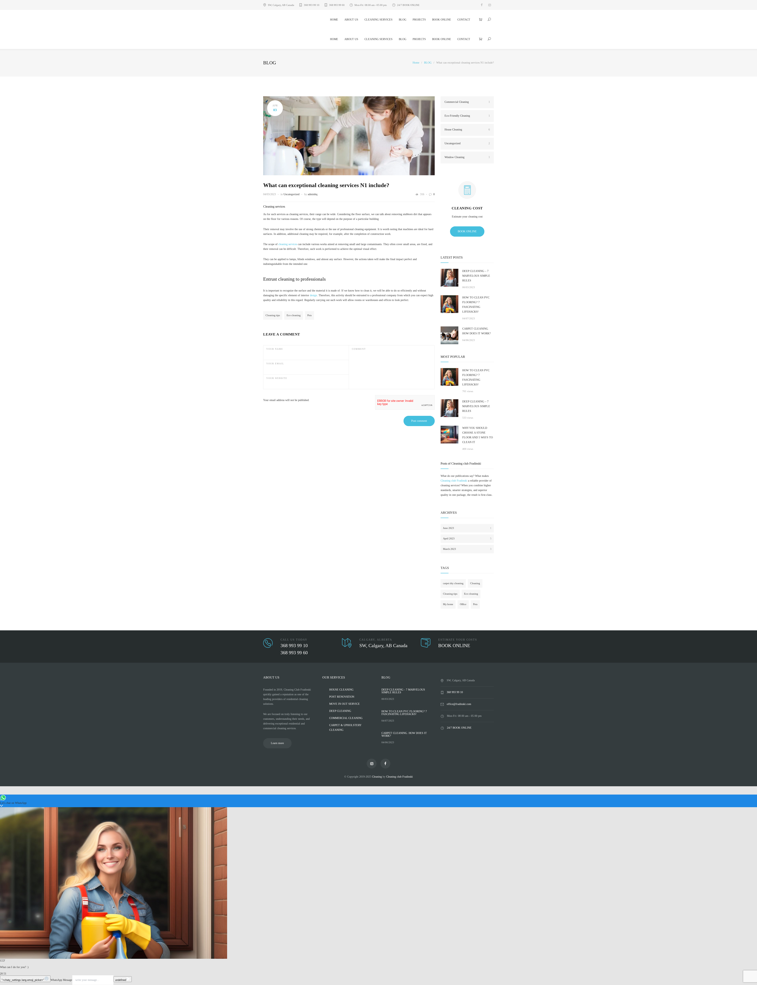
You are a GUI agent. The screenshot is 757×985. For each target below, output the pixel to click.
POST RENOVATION (341, 696)
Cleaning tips (273, 315)
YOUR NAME (274, 349)
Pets (309, 315)
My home (448, 604)
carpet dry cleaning (453, 583)
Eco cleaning (294, 315)
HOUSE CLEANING (341, 689)
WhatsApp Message (61, 979)
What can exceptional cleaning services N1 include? (326, 185)
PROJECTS (419, 19)
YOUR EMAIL (275, 363)
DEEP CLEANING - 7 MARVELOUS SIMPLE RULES (403, 691)
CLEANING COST (467, 208)
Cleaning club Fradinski (454, 480)
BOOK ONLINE (441, 19)
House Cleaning (467, 129)
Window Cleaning (467, 157)
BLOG (402, 19)
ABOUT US (351, 19)
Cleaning (475, 583)
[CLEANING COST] (467, 193)
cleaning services (287, 244)
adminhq (312, 194)
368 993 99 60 (337, 5)
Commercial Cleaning (467, 101)
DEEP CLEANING (340, 710)
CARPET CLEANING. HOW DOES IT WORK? (476, 331)
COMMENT (359, 349)
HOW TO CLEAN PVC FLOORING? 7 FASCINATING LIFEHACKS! (475, 304)
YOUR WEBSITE (276, 378)
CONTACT (463, 19)
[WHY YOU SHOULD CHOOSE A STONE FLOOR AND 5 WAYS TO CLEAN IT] (449, 434)
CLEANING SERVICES (378, 19)
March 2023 (467, 548)
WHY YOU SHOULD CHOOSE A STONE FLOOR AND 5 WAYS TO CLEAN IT (477, 435)
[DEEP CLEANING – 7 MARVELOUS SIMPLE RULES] (449, 278)
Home (416, 62)
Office (463, 604)
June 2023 (467, 528)
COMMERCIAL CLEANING (346, 718)
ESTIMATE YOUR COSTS (457, 639)
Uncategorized (291, 194)
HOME (334, 19)
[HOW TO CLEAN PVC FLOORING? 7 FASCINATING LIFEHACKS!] (449, 304)
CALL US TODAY (294, 639)
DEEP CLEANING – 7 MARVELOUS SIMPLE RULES (476, 276)
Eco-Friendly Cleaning (467, 115)
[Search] (489, 19)
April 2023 (467, 538)
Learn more (277, 743)
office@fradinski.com (459, 704)
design (313, 295)
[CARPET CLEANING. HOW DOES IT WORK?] (449, 335)
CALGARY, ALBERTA (375, 639)
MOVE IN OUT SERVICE (344, 703)
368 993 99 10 (311, 5)
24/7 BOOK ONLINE (408, 5)
